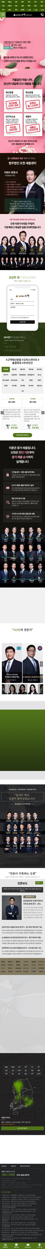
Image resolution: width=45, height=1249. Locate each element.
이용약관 (13, 1166)
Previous (2, 412)
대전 (42, 2)
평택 (29, 6)
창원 (22, 6)
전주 (3, 10)
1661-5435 (42, 15)
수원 (3, 6)
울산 (9, 10)
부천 (16, 10)
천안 (35, 6)
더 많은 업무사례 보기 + (22, 435)
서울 (3, 2)
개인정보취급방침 (25, 1166)
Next (42, 412)
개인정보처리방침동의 (17, 317)
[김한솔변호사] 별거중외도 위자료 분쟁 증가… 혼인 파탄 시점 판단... (33, 902)
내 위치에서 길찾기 (22, 1128)
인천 (16, 2)
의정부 (9, 6)
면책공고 (3, 1166)
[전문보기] (26, 317)
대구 (35, 2)
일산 (42, 6)
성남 (16, 6)
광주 (22, 2)
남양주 (22, 10)
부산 (29, 2)
